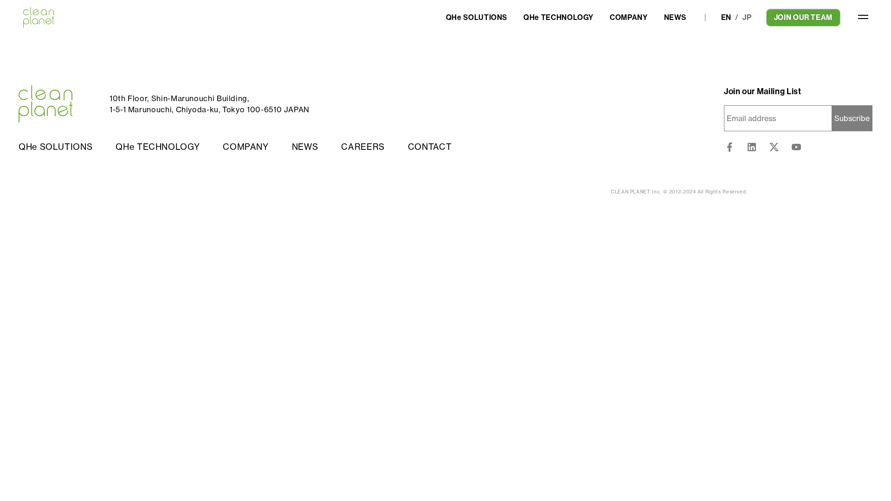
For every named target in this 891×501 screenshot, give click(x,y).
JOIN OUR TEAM (803, 17)
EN (726, 17)
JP (747, 17)
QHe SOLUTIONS (476, 17)
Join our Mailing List (762, 91)
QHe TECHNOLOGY (558, 17)
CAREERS (362, 146)
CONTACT (430, 146)
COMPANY (628, 17)
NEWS (675, 17)
